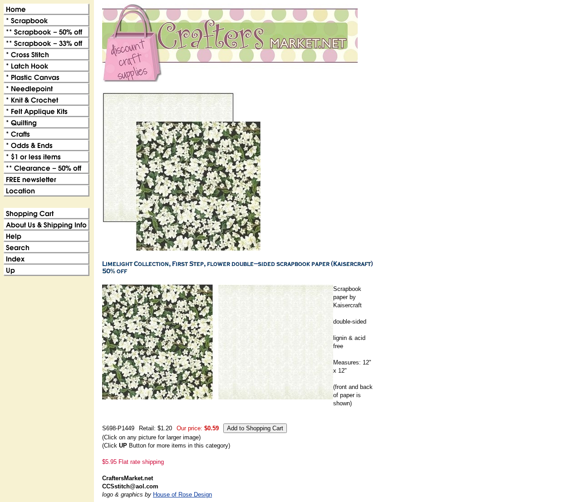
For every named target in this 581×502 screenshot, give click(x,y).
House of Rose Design (182, 494)
